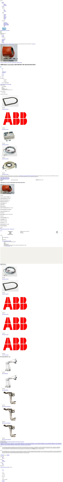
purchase (3, 458)
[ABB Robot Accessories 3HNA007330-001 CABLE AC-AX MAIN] (9, 171)
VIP (4, 26)
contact (3, 42)
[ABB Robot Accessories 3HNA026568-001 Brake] (15, 126)
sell (4, 9)
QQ (2, 463)
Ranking (5, 14)
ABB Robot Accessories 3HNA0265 (26, 443)
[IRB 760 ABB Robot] (10, 370)
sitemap (3, 6)
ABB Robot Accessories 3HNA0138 (56, 443)
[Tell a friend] (9, 62)
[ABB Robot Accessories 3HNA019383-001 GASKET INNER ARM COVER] (10, 106)
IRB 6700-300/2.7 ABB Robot (6, 406)
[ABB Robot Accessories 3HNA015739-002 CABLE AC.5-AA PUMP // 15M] (9, 276)
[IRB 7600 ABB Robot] (10, 387)
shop (2, 457)
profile (3, 460)
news (4, 10)
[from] (7, 237)
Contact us (5, 5)
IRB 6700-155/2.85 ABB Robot (6, 439)
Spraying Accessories (21, 441)
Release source (6, 23)
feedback (5, 4)
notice (5, 18)
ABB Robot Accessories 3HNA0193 (16, 443)
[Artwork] (1, 62)
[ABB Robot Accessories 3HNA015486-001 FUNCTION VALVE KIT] (9, 141)
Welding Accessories (15, 441)
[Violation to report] (19, 62)
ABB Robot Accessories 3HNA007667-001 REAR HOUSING (28, 175)
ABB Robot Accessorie (5, 109)
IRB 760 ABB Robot (5, 373)
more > (1, 230)
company (5, 11)
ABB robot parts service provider (4, 30)
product (1, 178)
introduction (3, 39)
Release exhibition (6, 24)
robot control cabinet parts (8, 441)
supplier (4, 178)
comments (8, 178)
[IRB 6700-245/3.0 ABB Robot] (10, 420)
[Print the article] (14, 62)
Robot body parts (2, 441)
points (5, 15)
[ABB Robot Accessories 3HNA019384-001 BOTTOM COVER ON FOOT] (15, 352)
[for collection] (5, 62)
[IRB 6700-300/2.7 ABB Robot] (10, 403)
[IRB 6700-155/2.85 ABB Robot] (10, 436)
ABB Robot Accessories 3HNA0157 (5, 443)
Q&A (4, 25)
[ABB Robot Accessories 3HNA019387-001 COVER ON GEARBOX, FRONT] (15, 331)
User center (5, 22)
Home (3, 2)
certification (3, 461)
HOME (3, 35)
